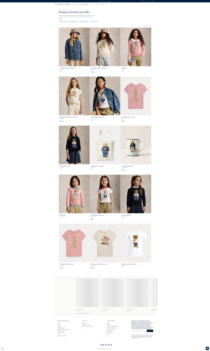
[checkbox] (63, 21)
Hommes (73, 4)
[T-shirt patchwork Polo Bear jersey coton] (74, 96)
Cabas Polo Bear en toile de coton (98, 166)
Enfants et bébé (85, 4)
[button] (146, 4)
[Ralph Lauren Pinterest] (111, 344)
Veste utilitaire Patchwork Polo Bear (67, 68)
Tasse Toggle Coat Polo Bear (127, 166)
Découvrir (103, 4)
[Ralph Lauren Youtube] (106, 344)
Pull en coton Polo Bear (126, 215)
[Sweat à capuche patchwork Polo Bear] (105, 47)
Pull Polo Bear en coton (65, 166)
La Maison (92, 4)
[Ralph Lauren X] (108, 344)
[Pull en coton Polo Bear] (135, 194)
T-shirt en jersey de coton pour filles (129, 264)
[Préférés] (151, 4)
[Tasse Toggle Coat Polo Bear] (135, 145)
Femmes (78, 4)
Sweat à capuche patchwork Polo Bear (99, 68)
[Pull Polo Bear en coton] (74, 145)
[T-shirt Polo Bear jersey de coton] (105, 96)
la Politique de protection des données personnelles (140, 336)
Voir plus (60, 18)
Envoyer (150, 330)
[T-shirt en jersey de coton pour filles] (135, 243)
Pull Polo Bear (124, 68)
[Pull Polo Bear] (135, 47)
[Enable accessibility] (2, 348)
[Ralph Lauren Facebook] (103, 344)
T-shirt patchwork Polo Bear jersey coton (68, 117)
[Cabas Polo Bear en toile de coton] (105, 145)
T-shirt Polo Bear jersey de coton (98, 117)
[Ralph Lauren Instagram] (101, 344)
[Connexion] (148, 4)
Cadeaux (97, 4)
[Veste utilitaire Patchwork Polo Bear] (74, 47)
